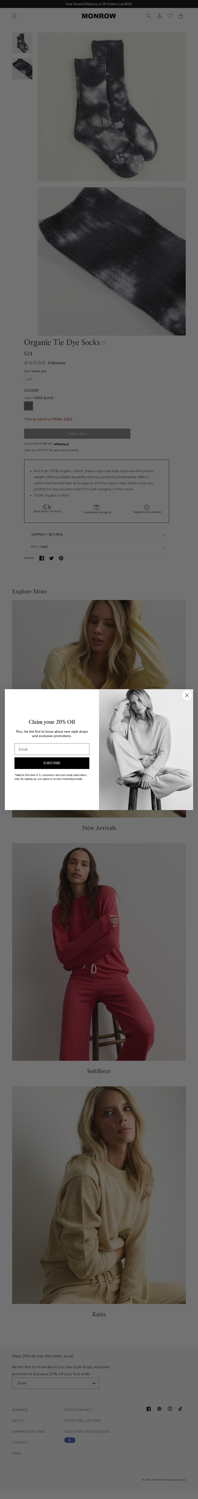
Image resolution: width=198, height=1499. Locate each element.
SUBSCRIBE (52, 763)
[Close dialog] (187, 695)
